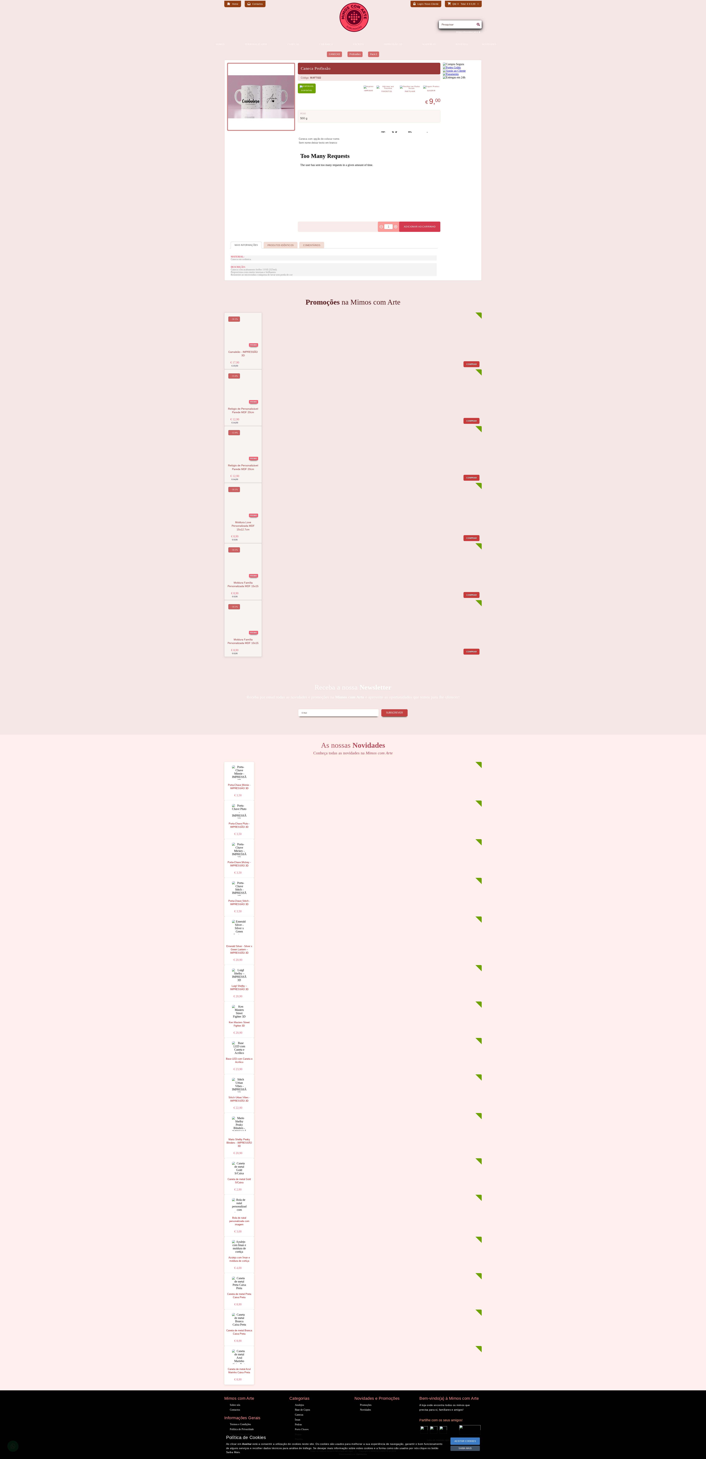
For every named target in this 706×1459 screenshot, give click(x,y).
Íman (297, 1419)
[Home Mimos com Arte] (354, 31)
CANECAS (334, 54)
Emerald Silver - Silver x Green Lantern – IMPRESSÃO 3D (239, 949)
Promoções (365, 1405)
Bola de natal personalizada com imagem (239, 1221)
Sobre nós (235, 1405)
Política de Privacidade (242, 1429)
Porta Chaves (302, 1429)
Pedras (298, 1424)
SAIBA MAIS (465, 1448)
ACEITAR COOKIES (465, 1441)
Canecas (299, 1414)
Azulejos (299, 1405)
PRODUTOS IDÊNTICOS (281, 245)
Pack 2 (373, 54)
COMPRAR (471, 364)
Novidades (365, 1409)
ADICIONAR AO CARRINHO (420, 226)
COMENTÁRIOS (311, 245)
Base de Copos (302, 1409)
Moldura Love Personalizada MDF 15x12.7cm (243, 526)
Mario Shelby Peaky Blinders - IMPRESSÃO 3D (239, 1142)
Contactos (235, 1409)
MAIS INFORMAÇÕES (246, 245)
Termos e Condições (240, 1424)
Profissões (355, 54)
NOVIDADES (489, 44)
